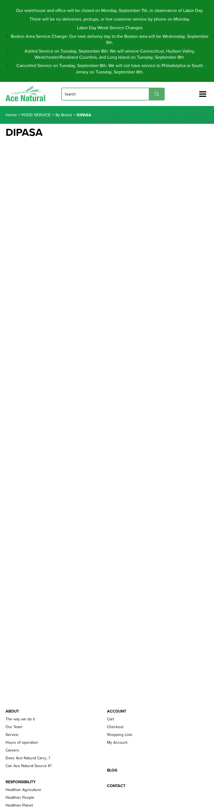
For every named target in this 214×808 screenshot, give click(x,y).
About (12, 711)
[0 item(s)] (194, 91)
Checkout (115, 727)
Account (116, 711)
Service (12, 735)
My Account (117, 743)
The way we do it (20, 719)
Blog (112, 770)
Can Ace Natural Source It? (29, 766)
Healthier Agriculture (23, 790)
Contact (116, 786)
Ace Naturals (28, 93)
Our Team (14, 727)
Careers (12, 750)
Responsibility (21, 782)
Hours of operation (22, 743)
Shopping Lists (119, 735)
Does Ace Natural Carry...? (28, 758)
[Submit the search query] (157, 94)
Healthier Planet (19, 805)
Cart (110, 719)
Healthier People (20, 798)
